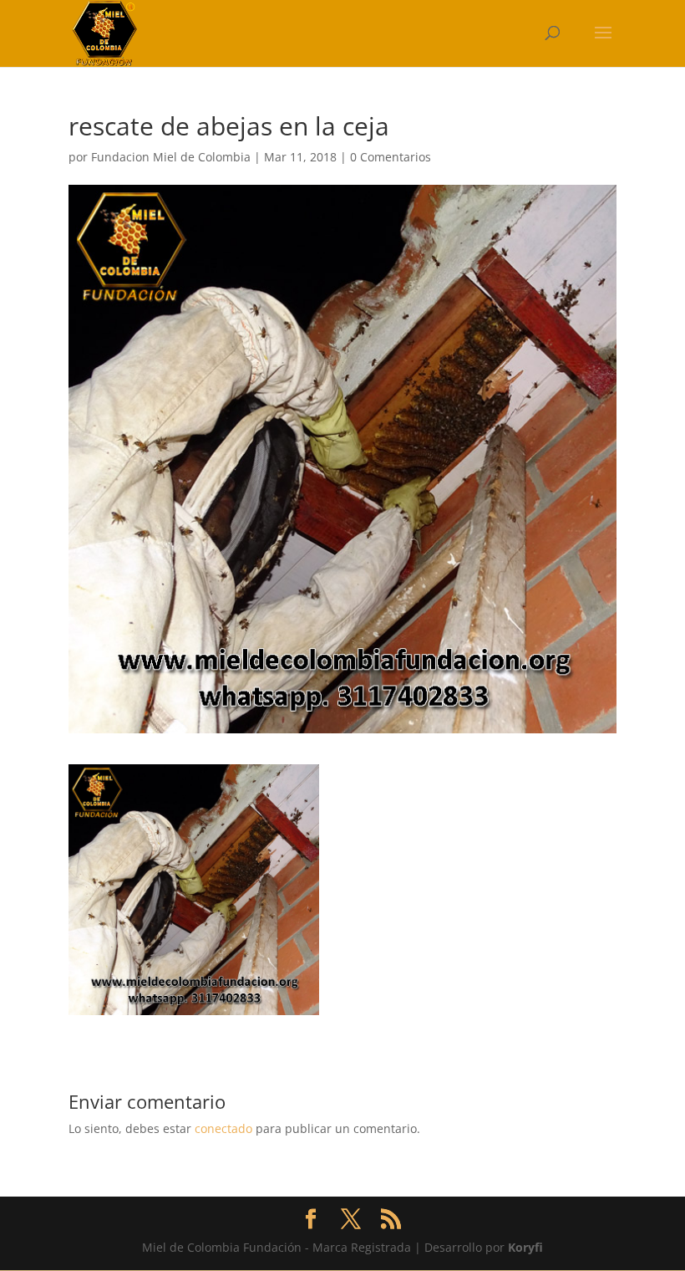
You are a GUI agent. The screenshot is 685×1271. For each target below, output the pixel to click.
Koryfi (525, 1247)
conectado (223, 1128)
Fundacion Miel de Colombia (171, 157)
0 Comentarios (390, 157)
